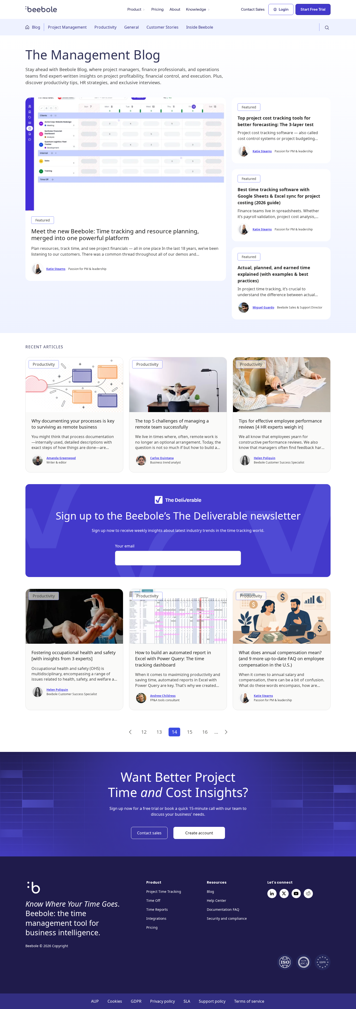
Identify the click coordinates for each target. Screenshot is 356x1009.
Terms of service (249, 1001)
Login (283, 9)
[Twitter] (284, 893)
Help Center (216, 900)
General (131, 27)
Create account (199, 833)
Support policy (212, 1001)
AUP (95, 1001)
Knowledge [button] (196, 9)
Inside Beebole (199, 27)
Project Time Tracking (163, 891)
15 (189, 732)
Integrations (156, 918)
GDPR (136, 1001)
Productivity (105, 27)
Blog (36, 27)
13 (159, 732)
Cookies (115, 1001)
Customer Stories (162, 27)
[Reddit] (308, 893)
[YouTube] (296, 893)
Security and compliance (227, 918)
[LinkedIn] (272, 893)
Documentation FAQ (223, 909)
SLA (187, 1001)
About (175, 9)
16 (205, 732)
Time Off (153, 900)
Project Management (67, 27)
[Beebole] (41, 8)
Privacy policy (162, 1001)
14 (174, 732)
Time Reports (157, 909)
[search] (325, 27)
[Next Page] (226, 732)
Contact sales (149, 833)
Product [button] (134, 9)
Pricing (157, 9)
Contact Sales (252, 9)
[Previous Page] (130, 732)
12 (144, 732)
